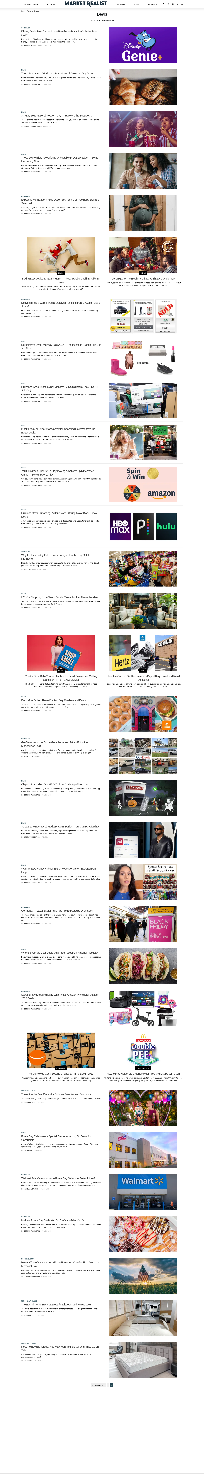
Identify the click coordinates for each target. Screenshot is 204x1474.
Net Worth (152, 4)
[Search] (163, 4)
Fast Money (121, 4)
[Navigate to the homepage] (86, 4)
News (136, 4)
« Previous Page (98, 1385)
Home (23, 11)
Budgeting (51, 4)
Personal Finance (30, 4)
